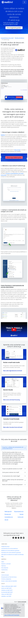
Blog (2, 556)
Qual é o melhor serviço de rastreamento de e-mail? (12, 480)
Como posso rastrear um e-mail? (10, 472)
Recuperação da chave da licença (9, 577)
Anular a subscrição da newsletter (9, 581)
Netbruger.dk (8, 511)
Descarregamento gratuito (14, 28)
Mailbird (3, 135)
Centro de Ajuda (5, 575)
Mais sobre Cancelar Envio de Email (12, 427)
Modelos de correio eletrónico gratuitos (10, 550)
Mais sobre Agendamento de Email (12, 370)
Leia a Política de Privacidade (11, 615)
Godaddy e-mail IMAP (6, 596)
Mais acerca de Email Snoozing (11, 400)
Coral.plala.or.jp (9, 517)
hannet (21, 514)
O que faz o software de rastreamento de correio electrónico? (12, 447)
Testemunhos (4, 569)
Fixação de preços (5, 546)
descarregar (17, 150)
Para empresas (4, 567)
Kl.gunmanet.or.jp (18, 511)
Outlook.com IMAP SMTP (6, 590)
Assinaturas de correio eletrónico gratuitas (11, 552)
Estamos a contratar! (6, 563)
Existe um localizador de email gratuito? (12, 484)
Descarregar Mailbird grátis (14, 157)
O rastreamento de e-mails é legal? (11, 476)
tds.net (6, 519)
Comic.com (20, 517)
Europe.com (8, 514)
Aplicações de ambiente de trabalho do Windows (12, 554)
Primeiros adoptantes (6, 579)
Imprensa (3, 565)
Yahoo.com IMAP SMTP (6, 594)
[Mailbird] (7, 2)
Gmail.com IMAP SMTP (6, 588)
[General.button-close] (23, 605)
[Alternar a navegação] (24, 2)
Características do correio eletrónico (9, 548)
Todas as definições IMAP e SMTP (8, 586)
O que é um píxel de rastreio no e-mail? (12, 468)
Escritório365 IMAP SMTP (7, 592)
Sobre (2, 561)
